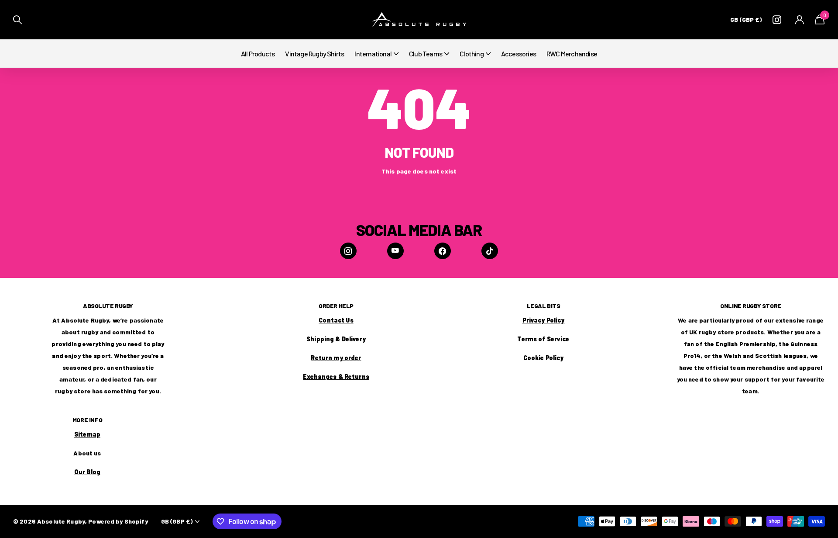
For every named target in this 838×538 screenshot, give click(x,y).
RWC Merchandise (571, 53)
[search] (17, 20)
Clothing (472, 53)
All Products (258, 53)
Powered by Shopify (118, 521)
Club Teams (425, 53)
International (373, 53)
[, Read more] (779, 20)
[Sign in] (799, 20)
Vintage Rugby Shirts (314, 53)
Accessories (518, 53)
